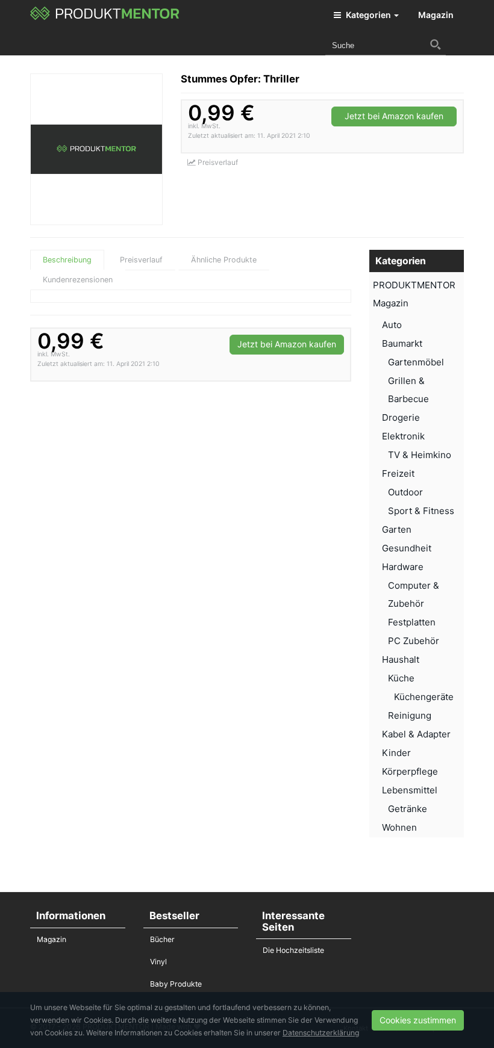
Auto (392, 324)
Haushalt (400, 659)
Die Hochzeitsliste (293, 950)
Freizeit (398, 473)
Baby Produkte (176, 983)
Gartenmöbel (416, 362)
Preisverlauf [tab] (141, 259)
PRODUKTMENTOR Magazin (414, 294)
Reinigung (409, 715)
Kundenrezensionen (78, 279)
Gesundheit (406, 548)
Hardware (403, 566)
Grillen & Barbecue (408, 390)
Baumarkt (402, 343)
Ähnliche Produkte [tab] (224, 259)
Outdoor (405, 492)
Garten (396, 529)
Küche (401, 678)
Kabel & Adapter (416, 734)
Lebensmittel (409, 790)
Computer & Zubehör (413, 594)
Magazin (436, 15)
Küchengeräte (424, 696)
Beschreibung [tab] (67, 259)
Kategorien (368, 15)
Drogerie (401, 417)
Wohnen (399, 827)
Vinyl (158, 961)
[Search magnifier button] (435, 44)
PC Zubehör (413, 640)
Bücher (162, 939)
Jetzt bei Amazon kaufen (394, 116)
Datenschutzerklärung (321, 1032)
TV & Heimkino (419, 454)
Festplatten (412, 622)
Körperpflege (410, 771)
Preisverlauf (217, 162)
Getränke (407, 808)
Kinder (396, 752)
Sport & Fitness (421, 510)
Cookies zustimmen (418, 1020)
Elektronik (403, 436)
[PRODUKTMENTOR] (105, 15)
